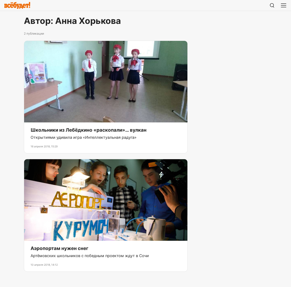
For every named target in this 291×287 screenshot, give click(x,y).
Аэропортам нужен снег (59, 248)
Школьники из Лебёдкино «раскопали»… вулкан (88, 130)
